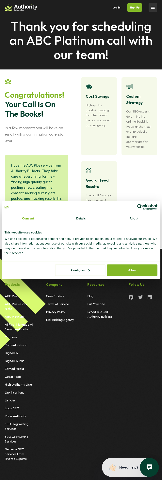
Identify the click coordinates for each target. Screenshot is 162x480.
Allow (132, 270)
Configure (78, 270)
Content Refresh (16, 345)
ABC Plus (11, 296)
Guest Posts (13, 377)
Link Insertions (14, 392)
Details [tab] (81, 218)
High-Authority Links (19, 384)
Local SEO (12, 408)
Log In (116, 7)
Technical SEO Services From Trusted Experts (16, 454)
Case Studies (55, 296)
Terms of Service (57, 304)
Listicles (10, 400)
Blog (90, 296)
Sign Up (135, 7)
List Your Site (96, 304)
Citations (11, 337)
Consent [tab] (28, 218)
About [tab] (134, 218)
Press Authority (15, 416)
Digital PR (11, 353)
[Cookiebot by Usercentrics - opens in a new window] (140, 207)
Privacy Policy (55, 312)
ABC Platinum (14, 317)
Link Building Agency (60, 320)
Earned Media (14, 369)
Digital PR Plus (14, 361)
